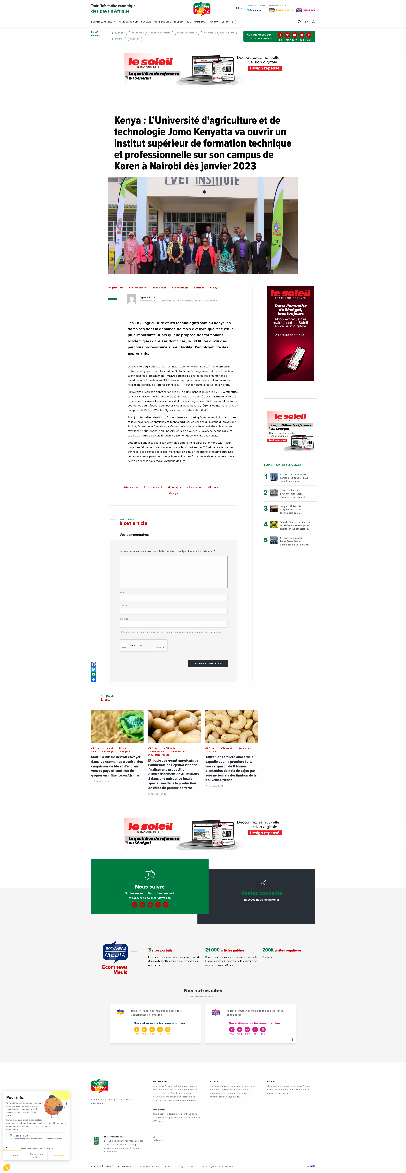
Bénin (225, 22)
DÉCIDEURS (159, 1109)
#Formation (160, 288)
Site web (124, 619)
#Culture (210, 751)
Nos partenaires (114, 1137)
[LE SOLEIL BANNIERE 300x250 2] (290, 431)
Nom (123, 592)
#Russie (123, 748)
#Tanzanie (227, 748)
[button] (234, 21)
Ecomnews (254, 10)
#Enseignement (138, 288)
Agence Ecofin (148, 297)
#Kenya (214, 288)
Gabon (214, 22)
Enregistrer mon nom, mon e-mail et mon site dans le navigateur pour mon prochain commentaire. (173, 632)
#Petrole (208, 33)
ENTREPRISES (160, 1081)
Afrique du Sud (128, 22)
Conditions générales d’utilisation (216, 1166)
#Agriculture (227, 33)
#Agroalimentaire (160, 33)
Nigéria (178, 22)
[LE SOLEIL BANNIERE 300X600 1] (290, 333)
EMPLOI (271, 1081)
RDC (189, 22)
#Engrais (125, 751)
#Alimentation (177, 751)
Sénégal (146, 22)
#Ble (94, 751)
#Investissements (187, 33)
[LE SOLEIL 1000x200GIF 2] (203, 69)
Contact (169, 1166)
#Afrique (120, 33)
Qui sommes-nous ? (149, 1166)
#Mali (110, 748)
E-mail (123, 606)
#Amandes (245, 748)
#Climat (119, 39)
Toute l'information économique (113, 9)
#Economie (137, 33)
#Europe (135, 39)
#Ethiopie (170, 748)
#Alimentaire (156, 751)
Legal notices (186, 1166)
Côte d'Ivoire (162, 22)
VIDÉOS (214, 1081)
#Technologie (180, 288)
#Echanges (108, 751)
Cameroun (200, 22)
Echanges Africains (103, 22)
